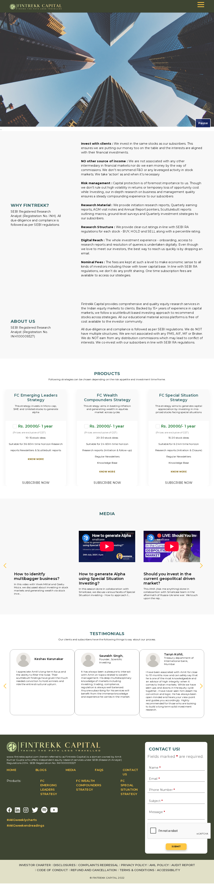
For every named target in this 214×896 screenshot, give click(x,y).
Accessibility (168, 870)
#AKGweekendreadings (25, 825)
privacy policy (134, 865)
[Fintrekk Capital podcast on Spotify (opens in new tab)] (44, 810)
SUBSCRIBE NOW (36, 483)
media (71, 770)
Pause (203, 123)
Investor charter (35, 865)
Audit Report (183, 865)
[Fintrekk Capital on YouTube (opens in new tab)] (54, 810)
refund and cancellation (94, 870)
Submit (176, 846)
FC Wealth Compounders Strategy (88, 785)
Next (202, 566)
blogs (41, 770)
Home (11, 770)
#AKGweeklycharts (22, 820)
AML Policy (159, 865)
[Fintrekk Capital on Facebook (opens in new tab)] (9, 810)
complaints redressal (98, 865)
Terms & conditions (137, 870)
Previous (6, 566)
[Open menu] (200, 4)
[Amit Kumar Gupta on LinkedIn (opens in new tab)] (17, 810)
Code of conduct (52, 870)
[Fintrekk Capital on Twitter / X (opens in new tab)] (35, 810)
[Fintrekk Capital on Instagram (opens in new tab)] (26, 810)
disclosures (64, 865)
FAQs (99, 770)
